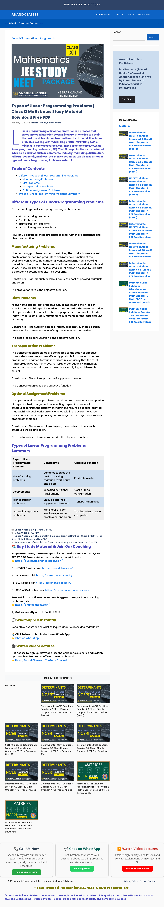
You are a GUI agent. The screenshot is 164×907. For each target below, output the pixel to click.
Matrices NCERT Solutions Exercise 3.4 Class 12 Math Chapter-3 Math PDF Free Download (18, 827)
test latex (10, 685)
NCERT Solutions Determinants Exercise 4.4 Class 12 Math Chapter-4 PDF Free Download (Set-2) (21, 749)
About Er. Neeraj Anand (139, 14)
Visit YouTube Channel (137, 868)
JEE (32, 532)
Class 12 (25, 532)
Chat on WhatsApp (27, 638)
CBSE (17, 532)
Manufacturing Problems (38, 179)
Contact (119, 14)
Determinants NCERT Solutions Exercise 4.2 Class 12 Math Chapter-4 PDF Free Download (21, 786)
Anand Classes (103, 14)
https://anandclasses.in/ (57, 568)
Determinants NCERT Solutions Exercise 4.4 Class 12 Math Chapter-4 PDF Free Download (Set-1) (57, 749)
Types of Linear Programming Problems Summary (49, 194)
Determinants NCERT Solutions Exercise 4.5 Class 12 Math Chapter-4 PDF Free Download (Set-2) (57, 711)
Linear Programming (44, 38)
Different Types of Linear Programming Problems (48, 175)
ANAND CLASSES (25, 14)
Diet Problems (31, 183)
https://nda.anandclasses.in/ (54, 575)
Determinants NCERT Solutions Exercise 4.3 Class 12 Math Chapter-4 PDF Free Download (93, 748)
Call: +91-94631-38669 (26, 872)
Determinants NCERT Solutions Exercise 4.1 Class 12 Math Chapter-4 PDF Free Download (57, 786)
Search (117, 32)
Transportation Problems (38, 186)
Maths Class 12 (44, 529)
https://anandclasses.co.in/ (32, 605)
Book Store (127, 99)
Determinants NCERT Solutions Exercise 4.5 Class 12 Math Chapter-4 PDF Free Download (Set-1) (93, 711)
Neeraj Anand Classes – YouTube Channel (41, 660)
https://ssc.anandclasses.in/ (53, 583)
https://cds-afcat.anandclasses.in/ (67, 590)
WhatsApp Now (82, 868)
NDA (37, 532)
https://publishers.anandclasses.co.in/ (39, 561)
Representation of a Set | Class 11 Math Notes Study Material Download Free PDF (56, 542)
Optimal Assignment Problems (41, 190)
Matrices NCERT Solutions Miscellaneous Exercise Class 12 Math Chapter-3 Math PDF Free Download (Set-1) (93, 788)
